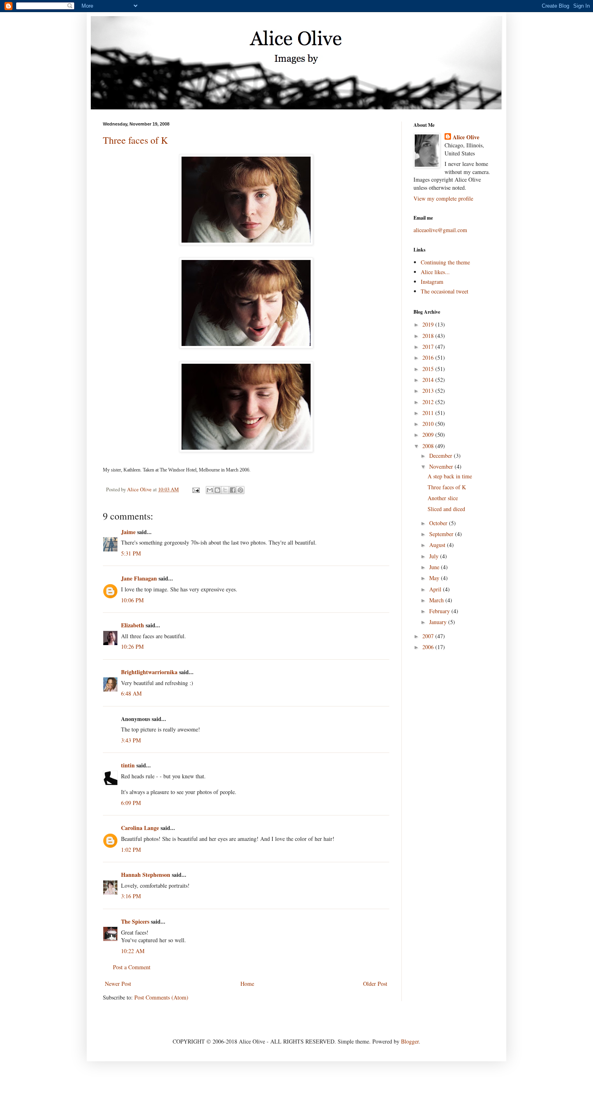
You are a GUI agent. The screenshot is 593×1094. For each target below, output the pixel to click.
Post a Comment (131, 967)
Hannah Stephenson (145, 874)
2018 (428, 336)
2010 (428, 424)
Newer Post (118, 983)
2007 (428, 636)
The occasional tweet (444, 291)
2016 (428, 357)
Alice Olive (466, 137)
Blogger (410, 1041)
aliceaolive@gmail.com (440, 230)
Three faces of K (135, 140)
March (437, 600)
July (434, 556)
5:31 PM (131, 553)
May (435, 578)
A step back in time (450, 476)
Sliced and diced (446, 509)
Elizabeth (132, 625)
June (435, 567)
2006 (428, 647)
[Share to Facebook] (233, 490)
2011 (428, 413)
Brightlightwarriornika (149, 672)
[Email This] (210, 490)
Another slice (443, 498)
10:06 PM (132, 600)
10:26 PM (132, 646)
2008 (428, 446)
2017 (428, 346)
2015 (428, 369)
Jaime (128, 532)
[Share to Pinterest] (240, 490)
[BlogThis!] (217, 490)
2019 (428, 324)
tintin (128, 765)
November (442, 466)
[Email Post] (195, 489)
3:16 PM (131, 896)
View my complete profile (443, 198)
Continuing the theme (445, 262)
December (441, 455)
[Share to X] (225, 490)
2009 (428, 434)
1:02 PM (131, 849)
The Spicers (135, 921)
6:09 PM (131, 803)
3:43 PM (131, 740)
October (439, 523)
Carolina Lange (140, 828)
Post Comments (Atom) (161, 997)
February (440, 611)
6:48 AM (131, 693)
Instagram (432, 281)
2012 (428, 402)
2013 (428, 390)
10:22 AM (132, 951)
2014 (428, 380)
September (442, 534)
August (438, 545)
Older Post (375, 983)
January (438, 622)
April (436, 589)
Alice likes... (435, 272)
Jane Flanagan (139, 578)
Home (247, 983)
